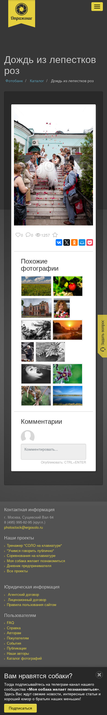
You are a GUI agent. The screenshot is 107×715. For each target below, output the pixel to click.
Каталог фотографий (24, 658)
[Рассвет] (67, 330)
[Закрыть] (99, 674)
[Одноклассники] (74, 242)
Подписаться (20, 708)
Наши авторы (18, 653)
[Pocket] (89, 242)
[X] (66, 242)
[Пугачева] (61, 308)
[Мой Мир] (82, 242)
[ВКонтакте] (59, 242)
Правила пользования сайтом (31, 604)
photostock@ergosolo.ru (23, 527)
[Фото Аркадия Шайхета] (50, 352)
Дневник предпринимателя (29, 565)
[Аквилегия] (67, 374)
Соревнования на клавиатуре (31, 555)
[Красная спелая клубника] (68, 286)
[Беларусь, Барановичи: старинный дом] (36, 308)
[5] (36, 330)
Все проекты (17, 570)
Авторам (14, 632)
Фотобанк (14, 80)
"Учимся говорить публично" (30, 550)
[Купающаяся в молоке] (36, 374)
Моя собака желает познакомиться (36, 560)
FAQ (10, 622)
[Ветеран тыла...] (27, 352)
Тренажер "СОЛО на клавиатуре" (34, 545)
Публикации (16, 648)
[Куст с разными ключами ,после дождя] (36, 395)
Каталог (37, 80)
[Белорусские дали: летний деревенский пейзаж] (67, 395)
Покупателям (18, 637)
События (14, 643)
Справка (14, 627)
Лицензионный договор (27, 599)
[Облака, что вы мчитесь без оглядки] (36, 286)
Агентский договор (23, 594)
